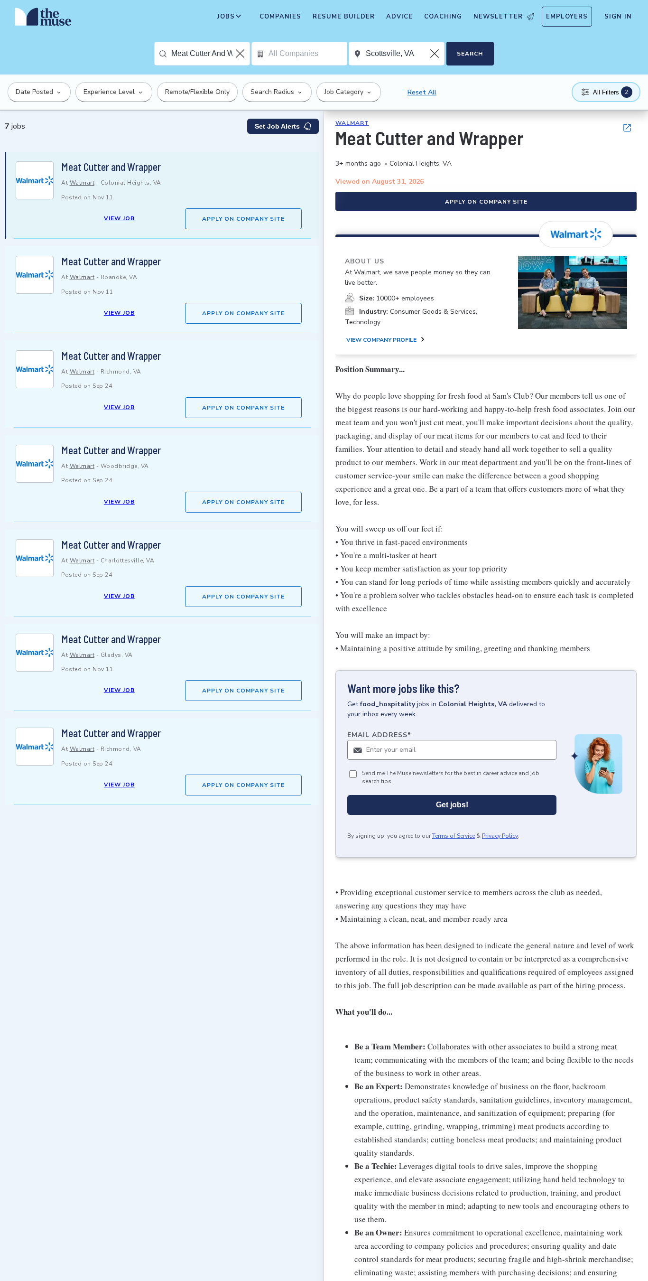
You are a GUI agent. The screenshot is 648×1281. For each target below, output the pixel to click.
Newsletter (498, 16)
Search (470, 53)
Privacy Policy (500, 836)
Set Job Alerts (277, 126)
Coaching (443, 16)
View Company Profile (381, 340)
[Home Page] (43, 19)
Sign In (618, 16)
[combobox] (210, 53)
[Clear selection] (241, 53)
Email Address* (379, 734)
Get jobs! (452, 805)
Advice (399, 16)
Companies (280, 16)
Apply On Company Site (243, 219)
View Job (119, 218)
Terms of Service (453, 836)
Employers (567, 16)
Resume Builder (344, 16)
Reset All (421, 92)
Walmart (82, 183)
